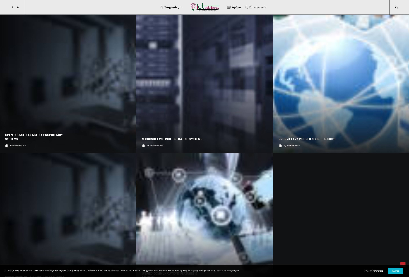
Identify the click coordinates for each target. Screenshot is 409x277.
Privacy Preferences (374, 271)
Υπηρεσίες (171, 7)
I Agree (395, 271)
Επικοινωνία (257, 7)
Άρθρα (236, 7)
